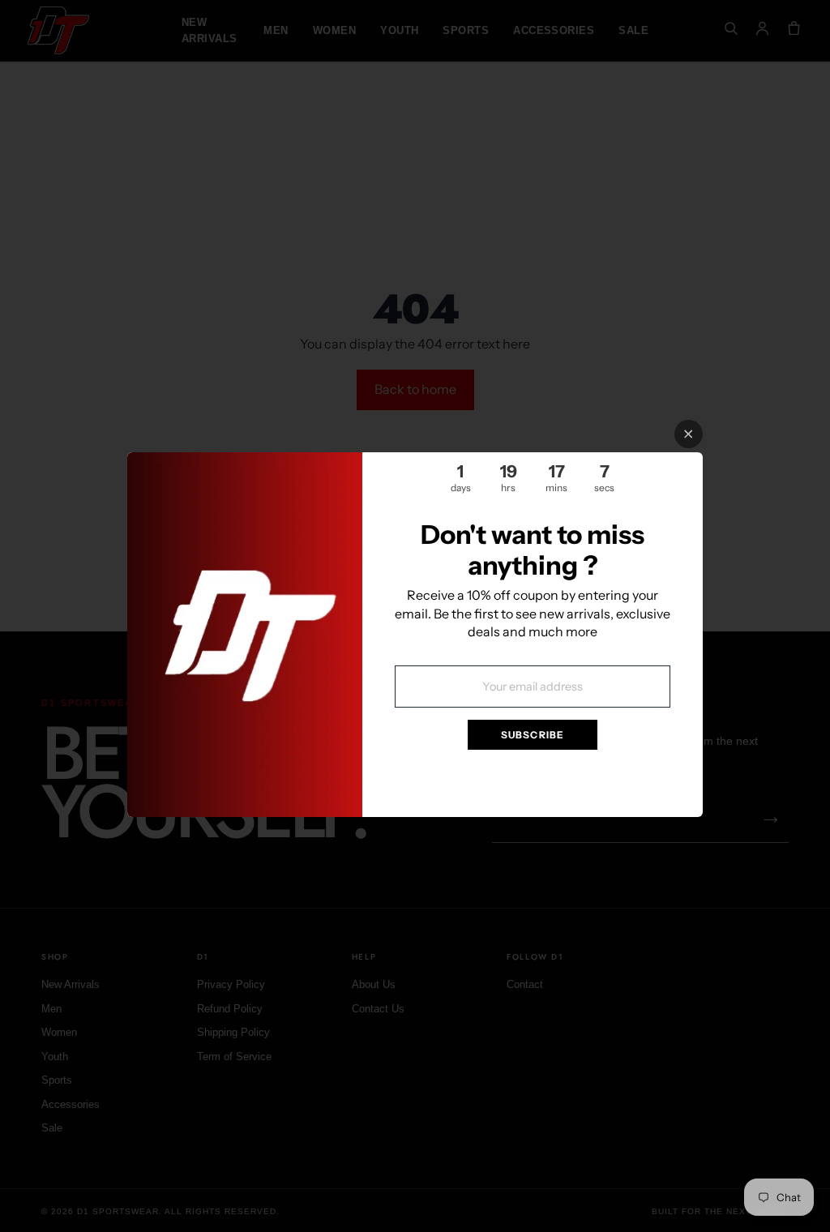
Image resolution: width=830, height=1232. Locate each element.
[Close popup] (688, 434)
